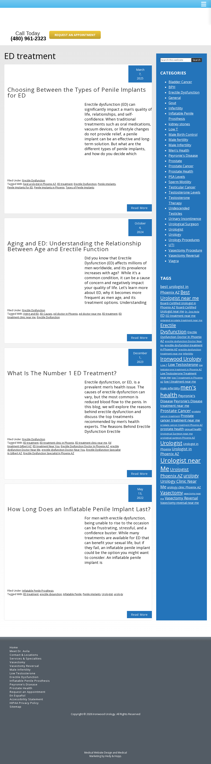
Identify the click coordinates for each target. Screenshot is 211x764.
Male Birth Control (183, 134)
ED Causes (46, 314)
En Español (18, 695)
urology (118, 594)
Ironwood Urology (180, 358)
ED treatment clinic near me (91, 443)
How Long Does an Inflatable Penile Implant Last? (79, 509)
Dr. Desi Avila (192, 311)
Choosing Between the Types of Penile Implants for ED (76, 92)
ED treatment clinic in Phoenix (57, 443)
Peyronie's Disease (183, 155)
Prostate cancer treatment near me (180, 418)
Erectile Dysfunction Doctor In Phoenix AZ (85, 446)
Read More (139, 208)
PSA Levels (177, 176)
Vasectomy (171, 493)
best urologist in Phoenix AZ (39, 184)
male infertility (170, 388)
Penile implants (107, 184)
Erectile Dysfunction (33, 180)
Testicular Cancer (182, 187)
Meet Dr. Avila (20, 651)
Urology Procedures (184, 240)
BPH (172, 87)
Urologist (107, 594)
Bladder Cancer (180, 82)
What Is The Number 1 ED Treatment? (62, 373)
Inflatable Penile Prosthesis (38, 590)
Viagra (174, 261)
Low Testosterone (183, 364)
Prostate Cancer (181, 166)
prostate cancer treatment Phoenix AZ (181, 425)
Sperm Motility (180, 182)
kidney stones (179, 124)
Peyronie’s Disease (24, 684)
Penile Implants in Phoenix (49, 187)
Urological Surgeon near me (176, 433)
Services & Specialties (26, 658)
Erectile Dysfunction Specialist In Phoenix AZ (48, 453)
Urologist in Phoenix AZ (176, 451)
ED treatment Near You (46, 446)
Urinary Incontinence (185, 218)
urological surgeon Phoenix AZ (177, 437)
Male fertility (178, 139)
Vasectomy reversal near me (179, 503)
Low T (173, 129)
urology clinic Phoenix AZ (184, 487)
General (175, 97)
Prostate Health (181, 171)
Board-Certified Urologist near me (178, 309)
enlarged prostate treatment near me (181, 320)
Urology (175, 234)
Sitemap (15, 706)
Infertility (176, 108)
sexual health (193, 429)
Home (14, 647)
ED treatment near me (180, 316)
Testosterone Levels (184, 192)
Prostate (175, 161)
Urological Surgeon (184, 224)
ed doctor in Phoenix (65, 314)
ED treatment (65, 184)
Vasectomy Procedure (185, 250)
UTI (171, 245)
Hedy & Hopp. (113, 756)
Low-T (163, 365)
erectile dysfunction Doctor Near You (63, 450)
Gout (172, 103)
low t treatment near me (180, 381)
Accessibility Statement (26, 699)
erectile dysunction (51, 594)
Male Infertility (180, 145)
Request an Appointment (75, 35)
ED (162, 315)
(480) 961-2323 (28, 38)
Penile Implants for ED (20, 187)
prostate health (172, 429)
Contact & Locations (24, 655)
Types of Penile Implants (80, 187)
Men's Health (179, 150)
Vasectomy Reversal (184, 255)
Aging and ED (31, 314)
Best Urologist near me (179, 295)
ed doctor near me (90, 314)
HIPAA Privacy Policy (24, 703)
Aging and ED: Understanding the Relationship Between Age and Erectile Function (74, 246)
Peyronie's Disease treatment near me (181, 403)
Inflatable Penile (72, 594)
